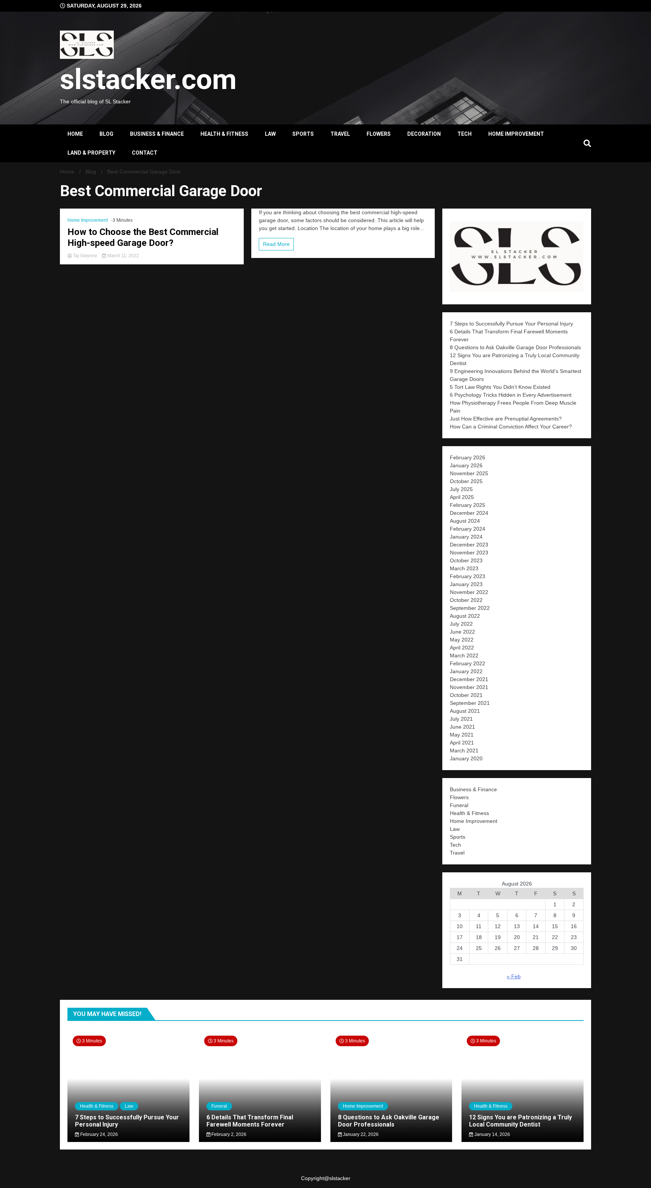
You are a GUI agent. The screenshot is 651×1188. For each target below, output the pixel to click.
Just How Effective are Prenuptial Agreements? (506, 419)
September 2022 (470, 608)
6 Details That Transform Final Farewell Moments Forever (249, 1121)
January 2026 (466, 465)
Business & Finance (157, 134)
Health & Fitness (224, 134)
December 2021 (469, 679)
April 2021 (462, 743)
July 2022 (461, 624)
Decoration (424, 134)
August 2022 (465, 616)
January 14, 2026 (491, 1134)
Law (270, 134)
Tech (464, 134)
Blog (106, 134)
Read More (276, 244)
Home (75, 134)
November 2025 (469, 473)
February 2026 (467, 457)
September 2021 (470, 703)
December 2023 (469, 545)
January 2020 (466, 758)
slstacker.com (148, 79)
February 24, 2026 (98, 1134)
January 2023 (466, 584)
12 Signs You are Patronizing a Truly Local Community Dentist (520, 1121)
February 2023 (467, 576)
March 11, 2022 (122, 255)
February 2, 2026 (228, 1134)
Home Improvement (516, 134)
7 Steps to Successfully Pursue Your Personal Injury (511, 324)
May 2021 (462, 735)
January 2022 (466, 671)
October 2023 (466, 560)
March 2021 (464, 750)
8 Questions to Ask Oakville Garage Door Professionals (515, 347)
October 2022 (466, 600)
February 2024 (467, 529)
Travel (340, 134)
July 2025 (461, 489)
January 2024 (466, 537)
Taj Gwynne (85, 255)
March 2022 (464, 655)
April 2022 (462, 648)
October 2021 (466, 695)
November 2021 (469, 687)
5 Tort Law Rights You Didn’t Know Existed (501, 387)
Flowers (379, 134)
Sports (303, 134)
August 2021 (465, 711)
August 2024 (465, 521)
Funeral (459, 805)
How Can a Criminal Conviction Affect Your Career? (511, 427)
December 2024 (469, 513)
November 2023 (469, 552)
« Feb (514, 976)
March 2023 (464, 568)
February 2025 (467, 505)
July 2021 (461, 719)
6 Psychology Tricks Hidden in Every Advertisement (511, 395)
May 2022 (462, 640)
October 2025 (466, 481)
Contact (144, 153)
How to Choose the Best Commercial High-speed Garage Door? (143, 237)
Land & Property (91, 153)
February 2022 (467, 663)
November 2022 (469, 592)
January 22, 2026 (360, 1134)
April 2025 (462, 497)
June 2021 (462, 727)
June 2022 (462, 632)
